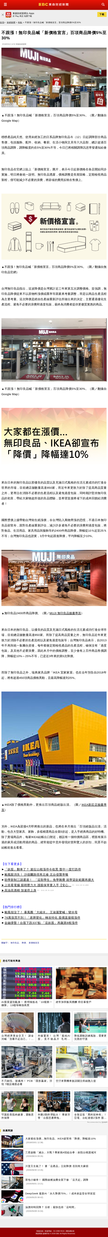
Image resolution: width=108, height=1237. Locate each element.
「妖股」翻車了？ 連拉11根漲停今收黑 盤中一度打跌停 (42, 869)
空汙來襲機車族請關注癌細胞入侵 (76, 1080)
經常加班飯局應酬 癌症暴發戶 (73, 1002)
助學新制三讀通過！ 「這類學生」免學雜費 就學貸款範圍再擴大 (49, 879)
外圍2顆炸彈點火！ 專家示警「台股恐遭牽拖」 (54, 1116)
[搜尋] (102, 7)
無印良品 (15, 943)
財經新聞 (11, 22)
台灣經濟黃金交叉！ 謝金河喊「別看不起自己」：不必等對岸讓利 (17, 1037)
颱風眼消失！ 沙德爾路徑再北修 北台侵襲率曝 (36, 874)
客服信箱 (39, 1231)
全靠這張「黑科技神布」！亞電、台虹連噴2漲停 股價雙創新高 (90, 1116)
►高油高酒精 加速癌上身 (18, 890)
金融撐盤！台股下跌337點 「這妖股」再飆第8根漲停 (41, 922)
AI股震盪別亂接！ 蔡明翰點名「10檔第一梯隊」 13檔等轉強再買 (26, 1004)
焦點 (20, 22)
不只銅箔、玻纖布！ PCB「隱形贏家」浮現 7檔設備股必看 (26, 1082)
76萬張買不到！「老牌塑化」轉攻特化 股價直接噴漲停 (42, 917)
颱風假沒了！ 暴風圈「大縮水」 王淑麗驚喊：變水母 (41, 912)
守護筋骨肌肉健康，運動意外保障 (17, 1116)
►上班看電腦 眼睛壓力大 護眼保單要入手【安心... (36, 885)
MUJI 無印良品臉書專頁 (65, 613)
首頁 (2, 22)
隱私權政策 (70, 1231)
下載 (101, 14)
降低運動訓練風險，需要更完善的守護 (90, 1037)
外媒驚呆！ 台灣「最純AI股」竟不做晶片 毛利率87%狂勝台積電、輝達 (54, 1037)
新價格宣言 (34, 943)
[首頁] (54, 4)
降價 (24, 943)
